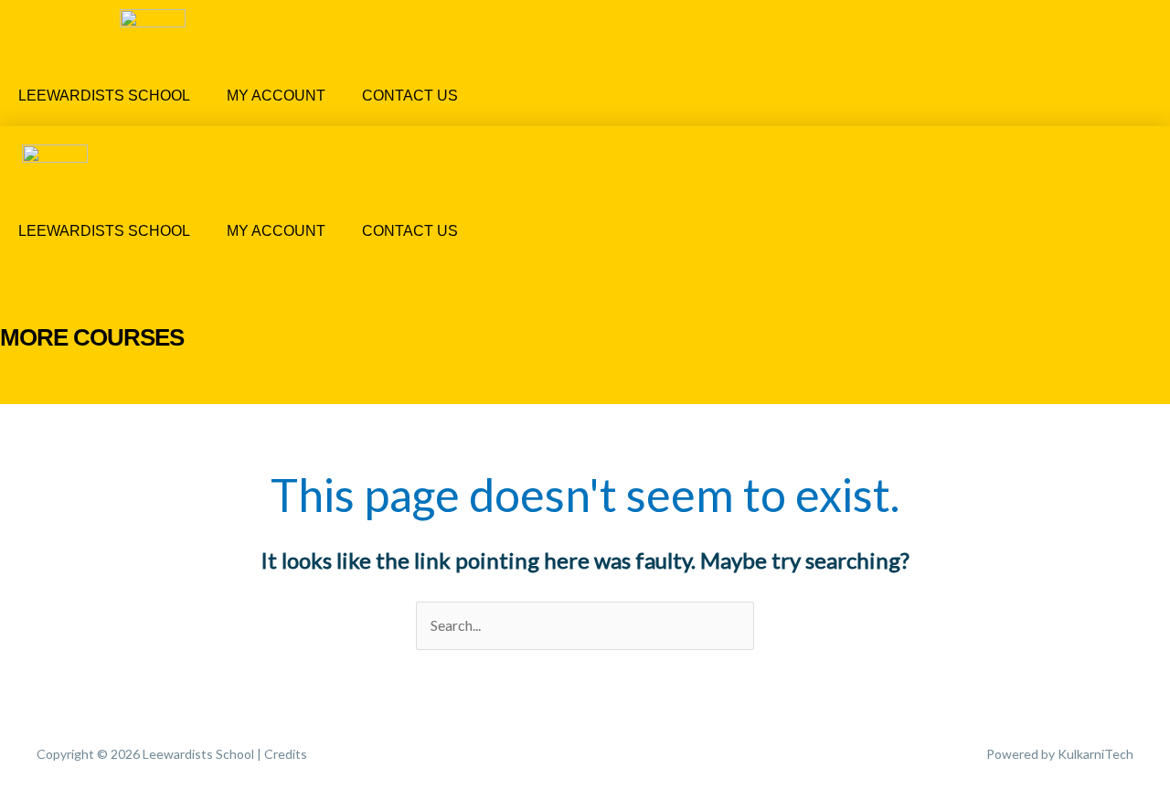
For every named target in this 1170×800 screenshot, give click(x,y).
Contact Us (410, 95)
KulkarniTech (1095, 754)
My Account (276, 95)
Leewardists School (104, 95)
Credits (285, 754)
